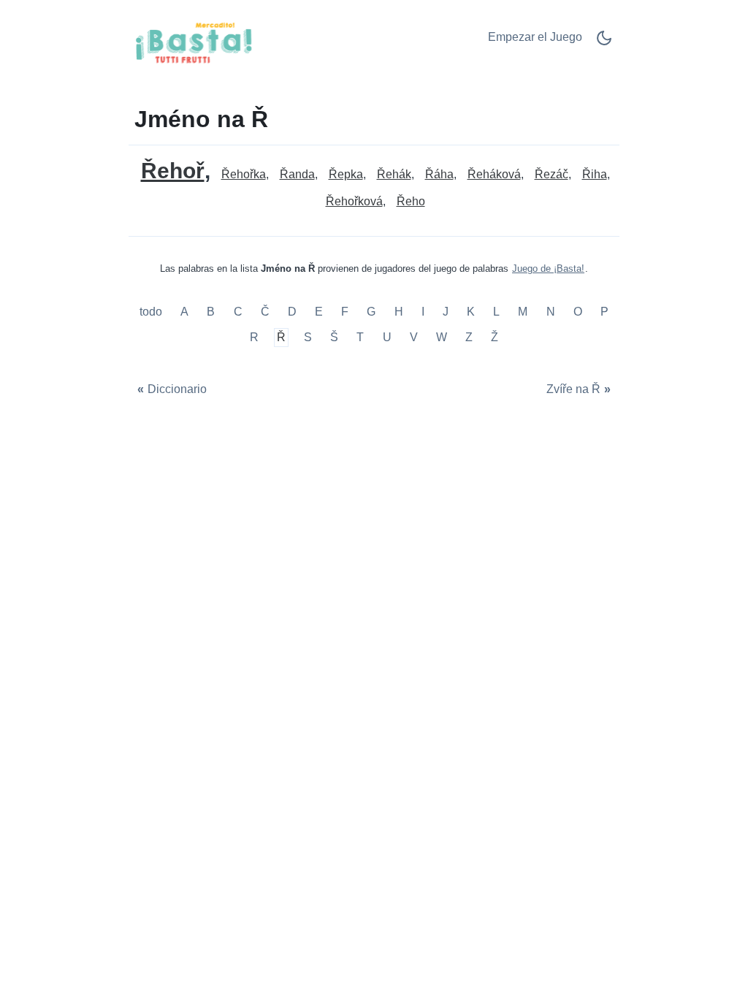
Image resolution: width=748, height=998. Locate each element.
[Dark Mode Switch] (604, 43)
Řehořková (354, 201)
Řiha (594, 174)
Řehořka (243, 174)
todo (152, 311)
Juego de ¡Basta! (548, 268)
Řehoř (173, 170)
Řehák (394, 174)
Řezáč (551, 174)
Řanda (297, 174)
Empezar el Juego (535, 37)
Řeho (411, 201)
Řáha (439, 174)
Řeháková (494, 174)
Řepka (346, 174)
